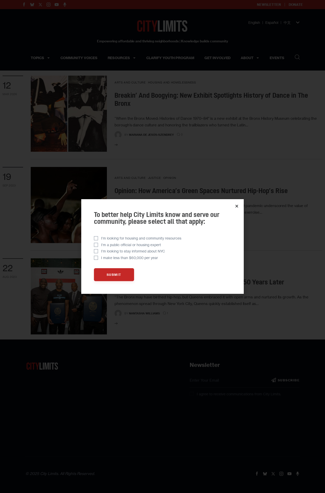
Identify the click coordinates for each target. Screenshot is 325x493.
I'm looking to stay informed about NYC (133, 251)
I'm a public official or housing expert (131, 245)
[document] (162, 246)
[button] (237, 206)
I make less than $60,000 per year (129, 258)
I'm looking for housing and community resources (141, 238)
